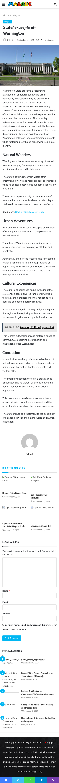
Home (8, 15)
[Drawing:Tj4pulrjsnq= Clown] (15, 483)
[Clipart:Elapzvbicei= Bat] (44, 514)
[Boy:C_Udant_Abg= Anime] (10, 663)
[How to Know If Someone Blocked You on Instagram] (10, 723)
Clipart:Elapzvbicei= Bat (41, 526)
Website (6, 613)
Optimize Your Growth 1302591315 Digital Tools (13, 525)
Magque (17, 15)
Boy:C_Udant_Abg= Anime (33, 659)
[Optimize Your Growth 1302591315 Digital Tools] (15, 513)
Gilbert (29, 454)
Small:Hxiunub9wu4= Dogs (29, 212)
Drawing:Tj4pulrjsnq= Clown (14, 493)
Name (6, 591)
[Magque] (20, 4)
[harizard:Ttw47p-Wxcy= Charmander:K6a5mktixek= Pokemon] (10, 695)
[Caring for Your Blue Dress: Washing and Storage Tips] (10, 708)
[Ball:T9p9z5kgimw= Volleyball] (44, 484)
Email (5, 602)
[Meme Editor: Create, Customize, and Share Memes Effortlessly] (10, 680)
